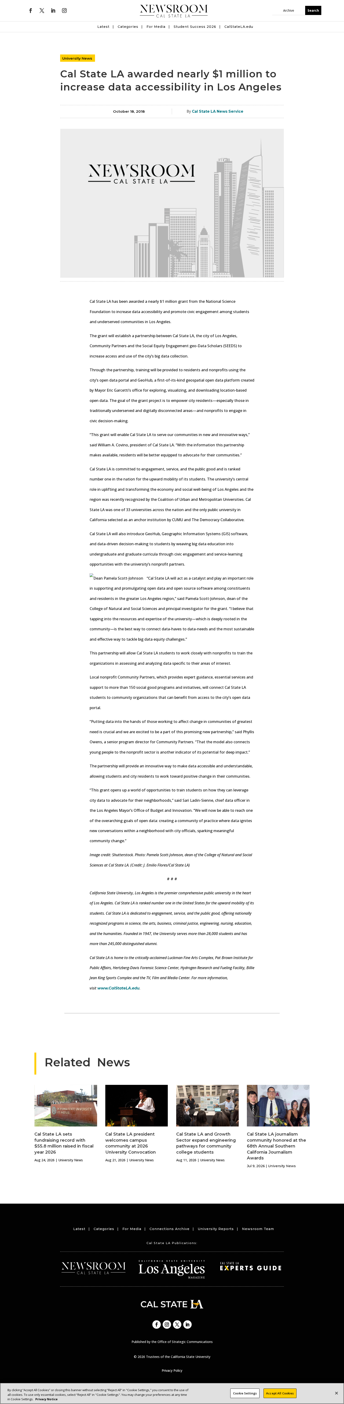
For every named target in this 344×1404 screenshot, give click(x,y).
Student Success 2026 (195, 27)
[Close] (336, 1393)
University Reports (216, 1229)
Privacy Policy (172, 1370)
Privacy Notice (46, 1399)
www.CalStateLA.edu (118, 988)
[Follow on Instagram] (64, 10)
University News (77, 58)
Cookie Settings (245, 1393)
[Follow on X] (42, 10)
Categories (128, 27)
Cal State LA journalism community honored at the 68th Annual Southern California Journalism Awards (276, 1146)
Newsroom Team (258, 1229)
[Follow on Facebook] (30, 10)
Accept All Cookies (280, 1393)
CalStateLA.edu (238, 27)
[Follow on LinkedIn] (53, 10)
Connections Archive (170, 1229)
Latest (103, 27)
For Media (155, 27)
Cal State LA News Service (217, 111)
